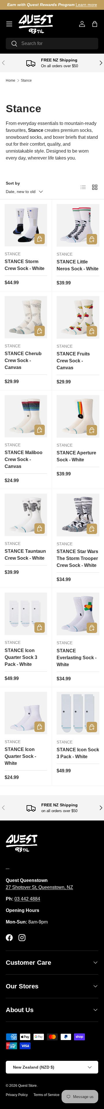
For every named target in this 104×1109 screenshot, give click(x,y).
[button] (94, 24)
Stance (26, 80)
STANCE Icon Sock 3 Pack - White (78, 753)
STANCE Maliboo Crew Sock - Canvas (23, 459)
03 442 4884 (27, 898)
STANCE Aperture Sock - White (76, 456)
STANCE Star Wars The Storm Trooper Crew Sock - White (77, 558)
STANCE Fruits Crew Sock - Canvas (73, 360)
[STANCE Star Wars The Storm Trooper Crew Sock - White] (78, 515)
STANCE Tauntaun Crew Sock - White (25, 555)
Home (10, 80)
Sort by (13, 183)
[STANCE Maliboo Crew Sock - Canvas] (26, 416)
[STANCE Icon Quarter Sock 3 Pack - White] (26, 614)
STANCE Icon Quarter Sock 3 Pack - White (21, 657)
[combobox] (52, 43)
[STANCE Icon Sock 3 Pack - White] (78, 713)
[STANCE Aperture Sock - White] (78, 416)
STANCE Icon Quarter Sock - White (20, 756)
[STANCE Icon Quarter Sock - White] (26, 713)
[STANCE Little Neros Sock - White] (78, 225)
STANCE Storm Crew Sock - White (24, 265)
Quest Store (27, 1086)
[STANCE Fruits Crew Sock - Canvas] (78, 317)
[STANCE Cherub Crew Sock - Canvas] (26, 317)
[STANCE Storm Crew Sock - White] (26, 225)
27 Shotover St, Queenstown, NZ (39, 887)
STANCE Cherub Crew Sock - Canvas (23, 360)
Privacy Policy (17, 1095)
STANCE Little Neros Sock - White (78, 265)
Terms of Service (47, 1095)
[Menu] (9, 24)
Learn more (86, 4)
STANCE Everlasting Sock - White (76, 657)
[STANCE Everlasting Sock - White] (78, 614)
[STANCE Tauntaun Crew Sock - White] (26, 515)
